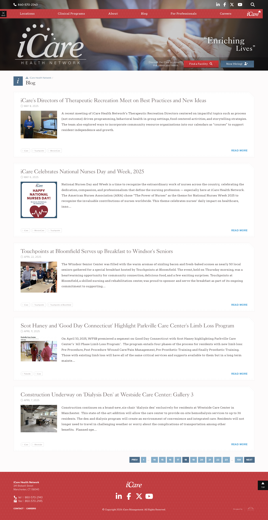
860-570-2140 (27, 4)
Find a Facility (199, 63)
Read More (239, 150)
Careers (31, 508)
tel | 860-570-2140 (30, 497)
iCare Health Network (40, 77)
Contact (18, 508)
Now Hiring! (235, 63)
